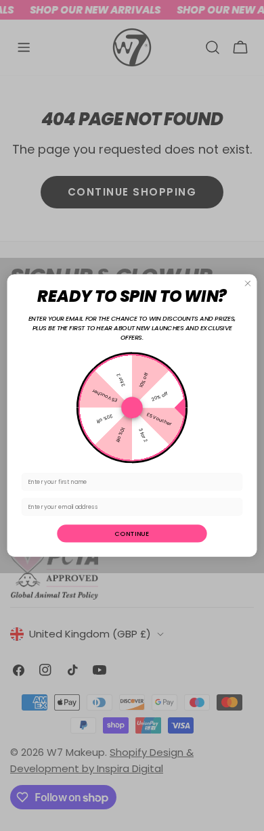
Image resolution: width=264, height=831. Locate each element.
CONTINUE (131, 533)
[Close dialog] (248, 283)
